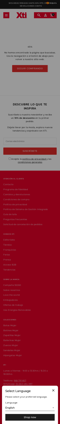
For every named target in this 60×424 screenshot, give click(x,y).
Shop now (30, 417)
